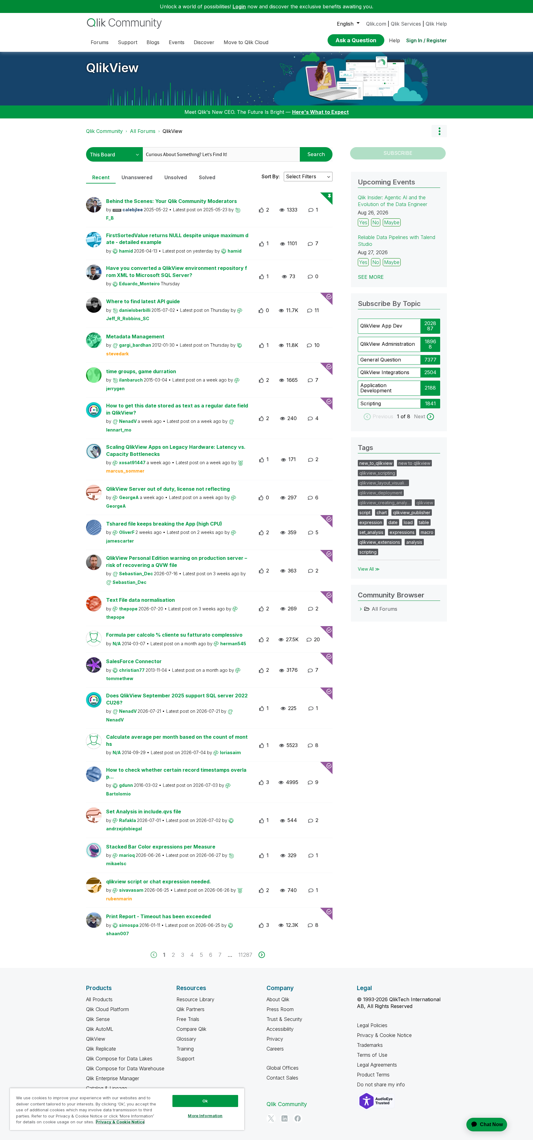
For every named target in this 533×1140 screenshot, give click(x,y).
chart (382, 512)
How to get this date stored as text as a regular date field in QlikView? (177, 409)
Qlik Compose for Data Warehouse (125, 1068)
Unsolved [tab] (175, 177)
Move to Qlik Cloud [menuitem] (246, 42)
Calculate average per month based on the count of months (177, 740)
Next (419, 416)
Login (239, 6)
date (393, 522)
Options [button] (439, 131)
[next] (261, 955)
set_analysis (371, 532)
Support (185, 1058)
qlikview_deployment (380, 492)
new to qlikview (414, 463)
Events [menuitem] (176, 42)
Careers (275, 1049)
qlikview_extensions (379, 542)
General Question (380, 360)
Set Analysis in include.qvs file (143, 811)
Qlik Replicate (101, 1049)
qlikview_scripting (377, 473)
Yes (363, 222)
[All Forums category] (361, 609)
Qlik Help (436, 24)
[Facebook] (297, 1118)
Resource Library (195, 999)
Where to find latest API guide (143, 301)
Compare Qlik (191, 1029)
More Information (205, 1115)
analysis (414, 542)
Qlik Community (104, 131)
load (408, 522)
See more (371, 277)
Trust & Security (284, 1019)
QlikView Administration (387, 344)
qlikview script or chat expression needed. (158, 881)
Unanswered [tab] (137, 177)
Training (185, 1049)
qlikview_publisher (411, 512)
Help (394, 40)
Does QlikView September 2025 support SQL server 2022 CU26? (177, 699)
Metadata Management (135, 336)
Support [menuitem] (127, 42)
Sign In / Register (426, 40)
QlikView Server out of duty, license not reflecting (168, 489)
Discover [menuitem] (204, 42)
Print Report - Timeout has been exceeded (158, 916)
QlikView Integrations (384, 372)
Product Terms (373, 1075)
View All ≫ (369, 569)
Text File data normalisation (140, 600)
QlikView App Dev (381, 326)
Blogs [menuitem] (153, 42)
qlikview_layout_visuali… (383, 482)
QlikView (112, 67)
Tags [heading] (365, 448)
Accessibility (280, 1029)
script (364, 512)
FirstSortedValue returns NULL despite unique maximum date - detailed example (177, 239)
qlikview (424, 502)
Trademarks (370, 1045)
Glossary (186, 1039)
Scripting (370, 403)
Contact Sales (282, 1078)
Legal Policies (372, 1025)
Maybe (391, 222)
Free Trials (187, 1019)
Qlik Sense (98, 1019)
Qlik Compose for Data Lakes (119, 1058)
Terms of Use (372, 1055)
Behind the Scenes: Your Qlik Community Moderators (171, 201)
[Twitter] (271, 1118)
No (375, 222)
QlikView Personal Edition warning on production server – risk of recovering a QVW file (176, 561)
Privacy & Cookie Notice (384, 1035)
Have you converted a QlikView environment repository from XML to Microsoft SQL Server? (176, 271)
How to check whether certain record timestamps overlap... (176, 773)
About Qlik (277, 999)
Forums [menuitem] (100, 42)
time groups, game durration (141, 371)
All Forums (142, 131)
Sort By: (271, 176)
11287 (245, 955)
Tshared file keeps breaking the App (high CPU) (164, 524)
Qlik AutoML (99, 1029)
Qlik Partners (190, 1009)
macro (427, 532)
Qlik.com (376, 24)
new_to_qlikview (375, 463)
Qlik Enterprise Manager (112, 1078)
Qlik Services (406, 24)
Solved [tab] (207, 177)
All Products (99, 999)
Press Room (280, 1009)
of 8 (406, 416)
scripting (368, 552)
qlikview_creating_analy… (384, 502)
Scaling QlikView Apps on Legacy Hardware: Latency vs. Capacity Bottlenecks (176, 450)
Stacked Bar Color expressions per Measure (160, 847)
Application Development (375, 388)
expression (370, 522)
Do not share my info (382, 1084)
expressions (402, 532)
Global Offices (282, 1068)
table (424, 522)
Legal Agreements (377, 1065)
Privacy (274, 1039)
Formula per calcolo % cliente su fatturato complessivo (174, 635)
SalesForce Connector (134, 661)
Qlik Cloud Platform (107, 1009)
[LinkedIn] (284, 1118)
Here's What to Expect (320, 112)
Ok (205, 1100)
